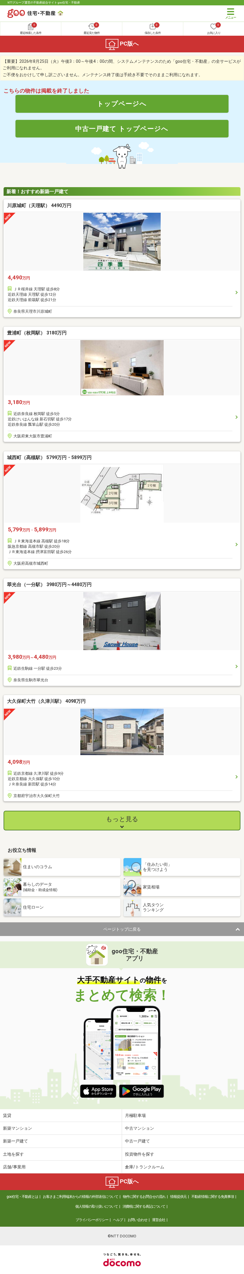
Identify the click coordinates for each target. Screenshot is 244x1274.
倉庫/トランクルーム (144, 1167)
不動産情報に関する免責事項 (212, 1197)
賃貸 (7, 1115)
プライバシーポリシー (92, 1220)
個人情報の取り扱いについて (96, 1206)
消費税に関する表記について (144, 1206)
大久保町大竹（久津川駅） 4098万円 (46, 701)
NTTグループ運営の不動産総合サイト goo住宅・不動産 (43, 2)
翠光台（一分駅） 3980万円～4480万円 (49, 584)
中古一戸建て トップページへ (121, 128)
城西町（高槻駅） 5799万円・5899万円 (49, 457)
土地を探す (13, 1154)
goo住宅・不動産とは (22, 1197)
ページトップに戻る (122, 929)
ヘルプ (118, 1220)
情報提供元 (178, 1197)
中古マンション (139, 1128)
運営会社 (158, 1220)
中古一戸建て (137, 1141)
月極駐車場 (135, 1115)
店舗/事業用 (14, 1167)
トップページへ (122, 103)
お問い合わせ (137, 1220)
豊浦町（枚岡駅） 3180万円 (37, 333)
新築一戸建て (15, 1141)
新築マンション (17, 1128)
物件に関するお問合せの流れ (144, 1197)
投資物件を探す (139, 1154)
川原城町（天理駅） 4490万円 (39, 205)
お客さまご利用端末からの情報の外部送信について (80, 1197)
